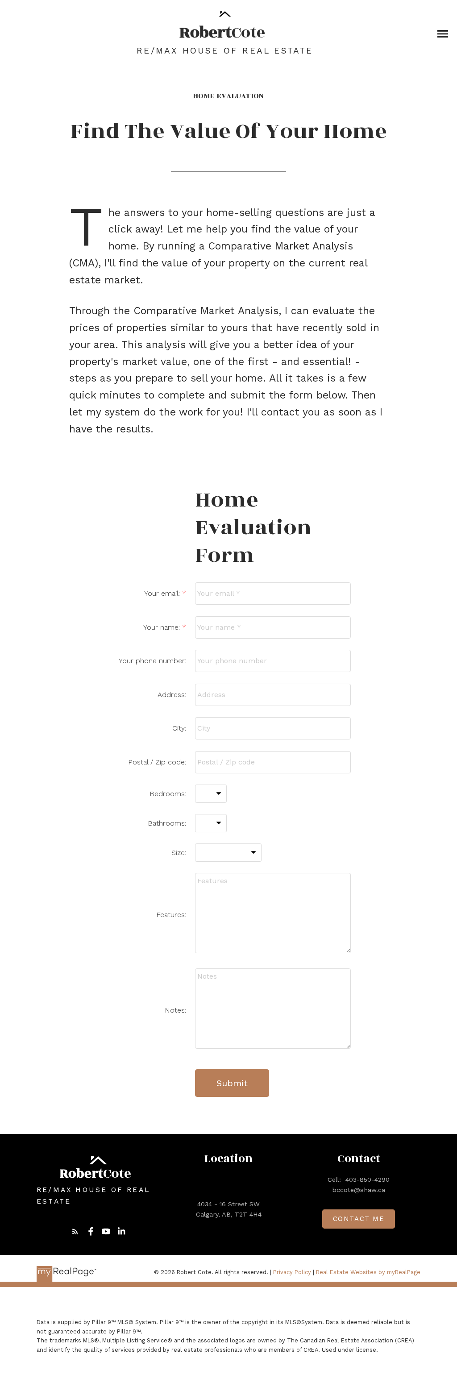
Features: (171, 914)
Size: (178, 852)
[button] (75, 1231)
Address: (172, 694)
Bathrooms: (167, 823)
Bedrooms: (168, 793)
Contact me (359, 1219)
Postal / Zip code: (157, 762)
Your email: (163, 593)
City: (179, 728)
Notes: (175, 1010)
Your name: (162, 627)
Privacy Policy (292, 1272)
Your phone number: (152, 660)
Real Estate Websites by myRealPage (368, 1272)
